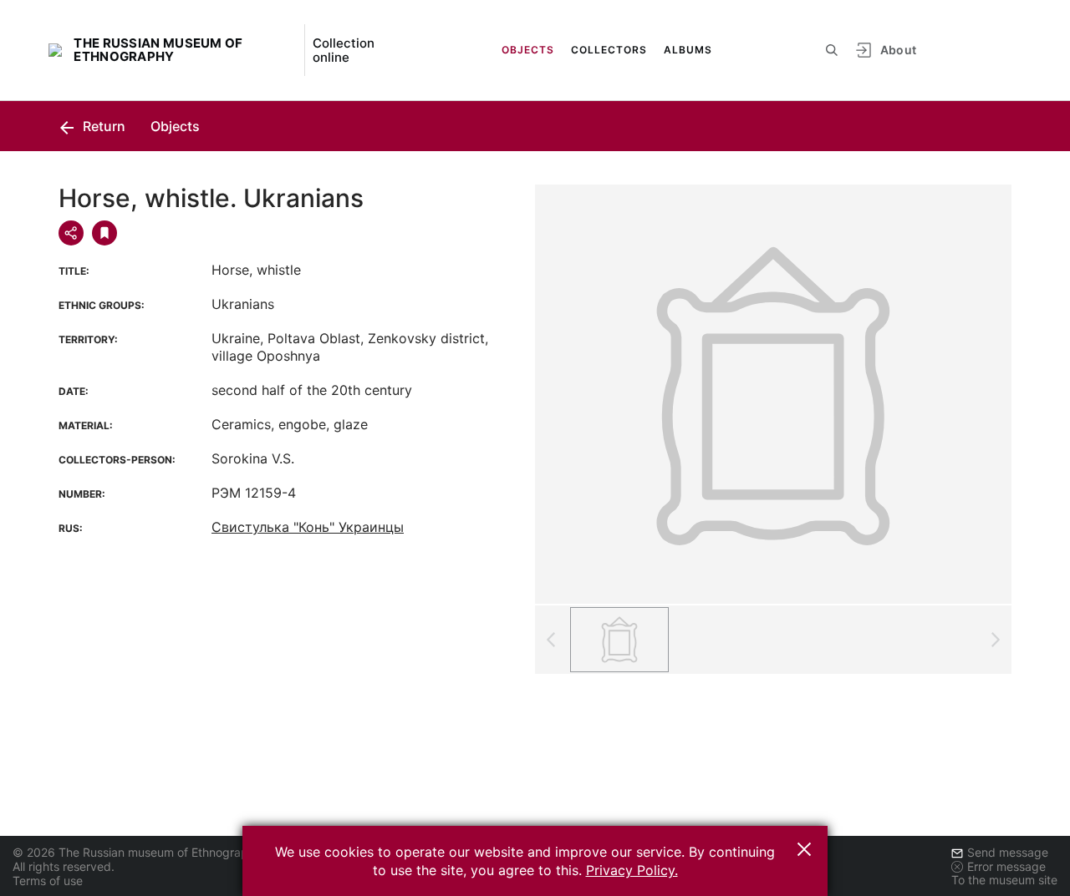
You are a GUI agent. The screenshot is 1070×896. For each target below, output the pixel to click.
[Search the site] (832, 50)
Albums (688, 49)
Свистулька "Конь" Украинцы (307, 527)
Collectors (609, 49)
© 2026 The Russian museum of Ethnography (137, 852)
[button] (804, 849)
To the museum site (1004, 880)
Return (102, 126)
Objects (528, 49)
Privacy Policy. (632, 870)
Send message (1007, 852)
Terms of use (48, 880)
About (898, 50)
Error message (1006, 866)
